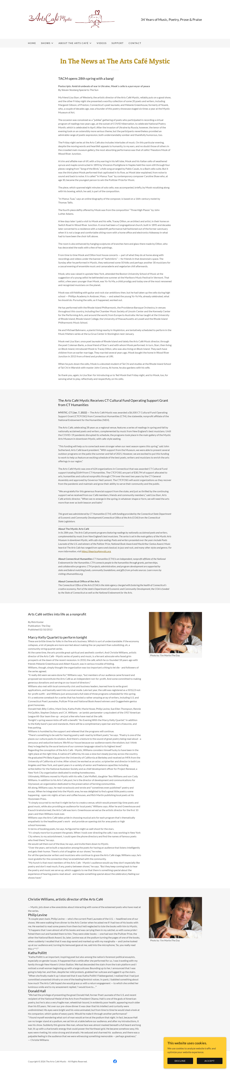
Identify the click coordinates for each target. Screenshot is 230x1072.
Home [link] (32, 43)
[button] (47, 43)
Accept (209, 1060)
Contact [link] (135, 43)
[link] (71, 19)
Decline (180, 1060)
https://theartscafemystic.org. (96, 551)
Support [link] (118, 43)
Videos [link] (102, 43)
